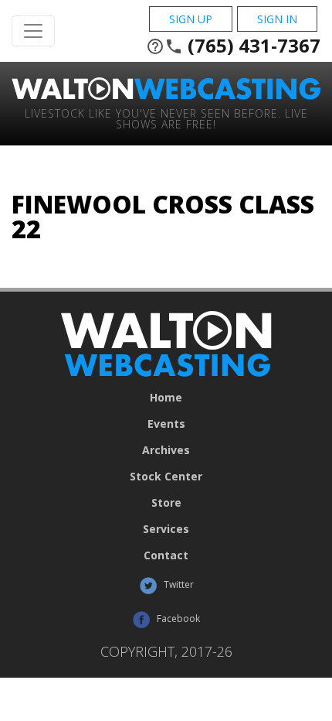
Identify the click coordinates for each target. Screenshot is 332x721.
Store (166, 502)
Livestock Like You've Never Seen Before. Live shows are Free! (166, 118)
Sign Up (190, 19)
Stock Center (166, 476)
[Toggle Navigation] (33, 30)
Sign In (277, 19)
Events (166, 424)
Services (166, 529)
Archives (166, 450)
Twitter (177, 584)
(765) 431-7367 (233, 46)
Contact (166, 555)
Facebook (177, 618)
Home (166, 397)
